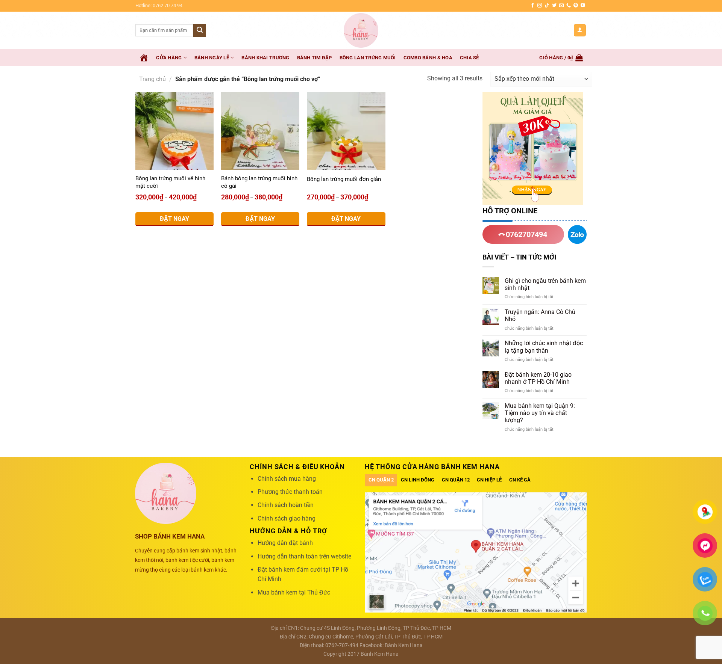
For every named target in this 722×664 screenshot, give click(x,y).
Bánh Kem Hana (404, 645)
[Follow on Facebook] (532, 5)
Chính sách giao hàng (286, 518)
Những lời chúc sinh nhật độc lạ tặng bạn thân (544, 347)
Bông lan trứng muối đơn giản (344, 179)
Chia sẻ (469, 57)
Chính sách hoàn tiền (286, 505)
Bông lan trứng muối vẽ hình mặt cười (170, 182)
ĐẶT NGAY (174, 218)
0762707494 (525, 234)
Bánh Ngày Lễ (211, 57)
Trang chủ (152, 79)
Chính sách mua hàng (287, 478)
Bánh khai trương (265, 57)
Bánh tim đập (314, 57)
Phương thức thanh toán (290, 491)
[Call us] (568, 5)
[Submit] (199, 30)
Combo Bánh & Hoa (427, 57)
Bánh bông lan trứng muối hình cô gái (259, 182)
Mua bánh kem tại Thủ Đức (294, 592)
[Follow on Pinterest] (575, 5)
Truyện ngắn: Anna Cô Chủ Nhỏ (540, 315)
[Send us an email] (561, 5)
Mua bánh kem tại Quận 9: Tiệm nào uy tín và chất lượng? (540, 413)
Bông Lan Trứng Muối (368, 57)
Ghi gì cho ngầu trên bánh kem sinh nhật (545, 284)
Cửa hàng (169, 57)
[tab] (381, 480)
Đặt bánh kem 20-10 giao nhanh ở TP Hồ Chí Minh (538, 378)
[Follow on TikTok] (547, 5)
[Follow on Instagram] (539, 5)
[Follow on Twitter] (554, 5)
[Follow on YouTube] (583, 5)
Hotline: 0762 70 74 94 (158, 5)
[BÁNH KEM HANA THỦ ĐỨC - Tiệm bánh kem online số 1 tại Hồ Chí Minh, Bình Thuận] (361, 30)
